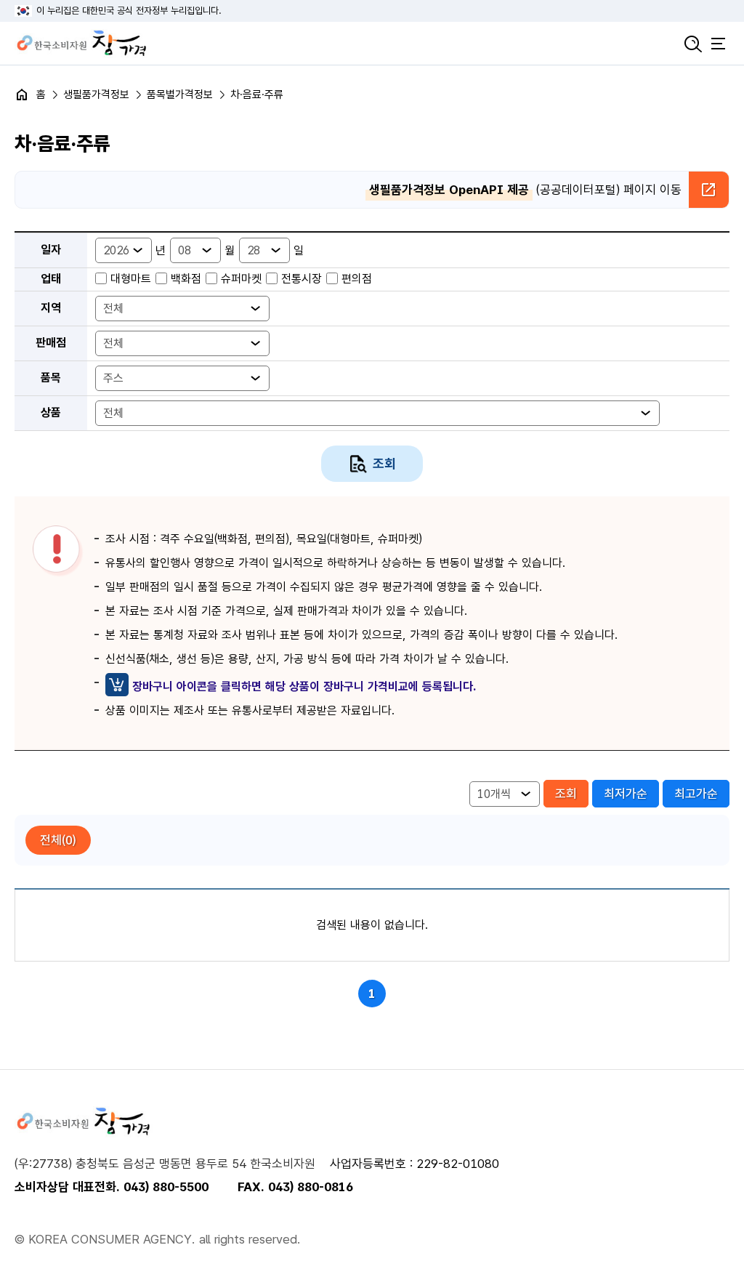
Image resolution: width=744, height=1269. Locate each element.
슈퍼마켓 (241, 279)
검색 (693, 44)
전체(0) (58, 840)
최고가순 (696, 793)
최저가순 (625, 793)
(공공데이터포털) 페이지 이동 (525, 189)
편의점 (356, 279)
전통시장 (301, 279)
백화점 (186, 279)
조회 (384, 463)
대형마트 (130, 279)
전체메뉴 (718, 44)
